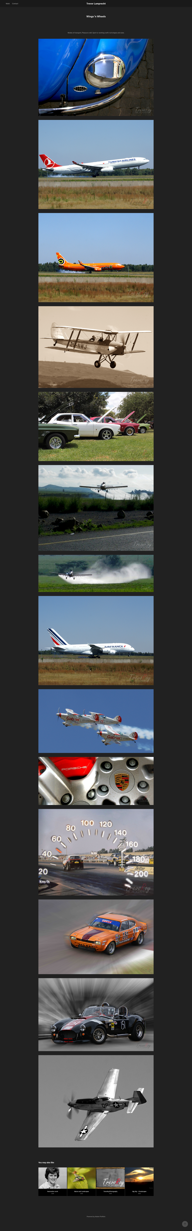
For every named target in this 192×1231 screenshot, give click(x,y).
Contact (15, 3)
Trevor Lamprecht (96, 3)
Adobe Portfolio (100, 1216)
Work (8, 3)
